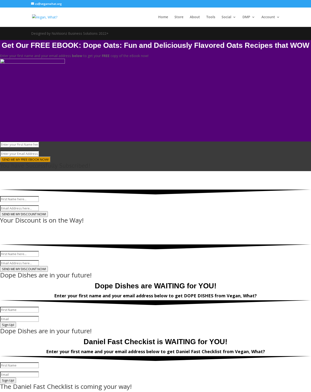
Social (226, 17)
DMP (246, 17)
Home (163, 17)
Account (268, 17)
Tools (210, 17)
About (195, 17)
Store (178, 17)
